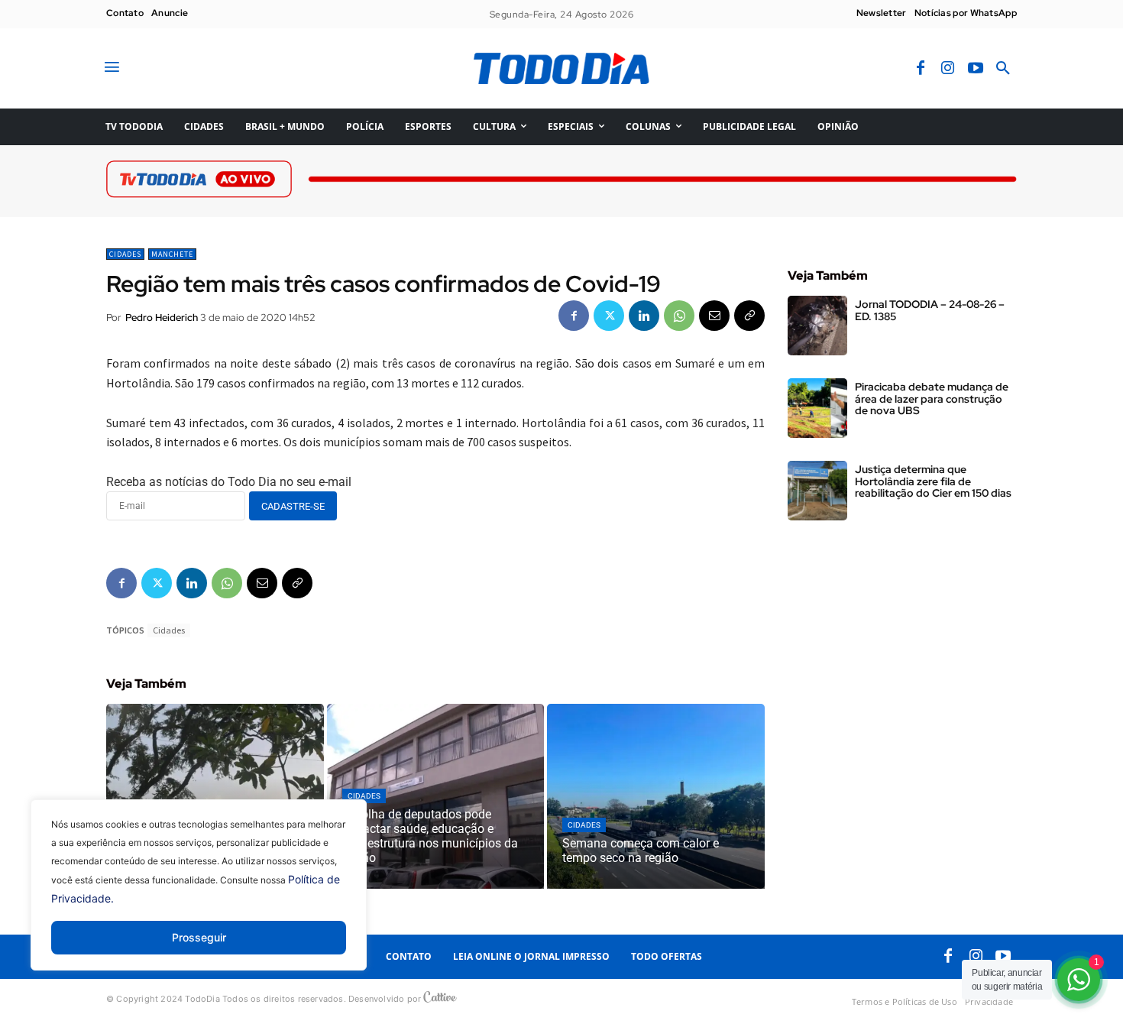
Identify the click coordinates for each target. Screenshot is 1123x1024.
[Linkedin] (644, 315)
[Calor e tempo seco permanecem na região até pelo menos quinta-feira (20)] (215, 796)
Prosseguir (199, 937)
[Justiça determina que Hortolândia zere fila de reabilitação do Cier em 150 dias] (817, 490)
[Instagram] (948, 69)
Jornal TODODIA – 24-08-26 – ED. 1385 (930, 309)
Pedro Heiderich (161, 317)
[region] (199, 896)
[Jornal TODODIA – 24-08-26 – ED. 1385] (817, 325)
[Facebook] (920, 69)
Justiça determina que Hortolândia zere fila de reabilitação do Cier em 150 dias (933, 481)
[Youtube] (975, 69)
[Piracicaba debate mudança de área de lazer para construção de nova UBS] (817, 408)
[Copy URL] (749, 315)
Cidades (125, 254)
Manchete (172, 254)
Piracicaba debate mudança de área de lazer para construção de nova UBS (931, 398)
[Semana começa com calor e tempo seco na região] (656, 796)
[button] (1003, 69)
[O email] (714, 315)
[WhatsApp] (679, 315)
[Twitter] (609, 315)
